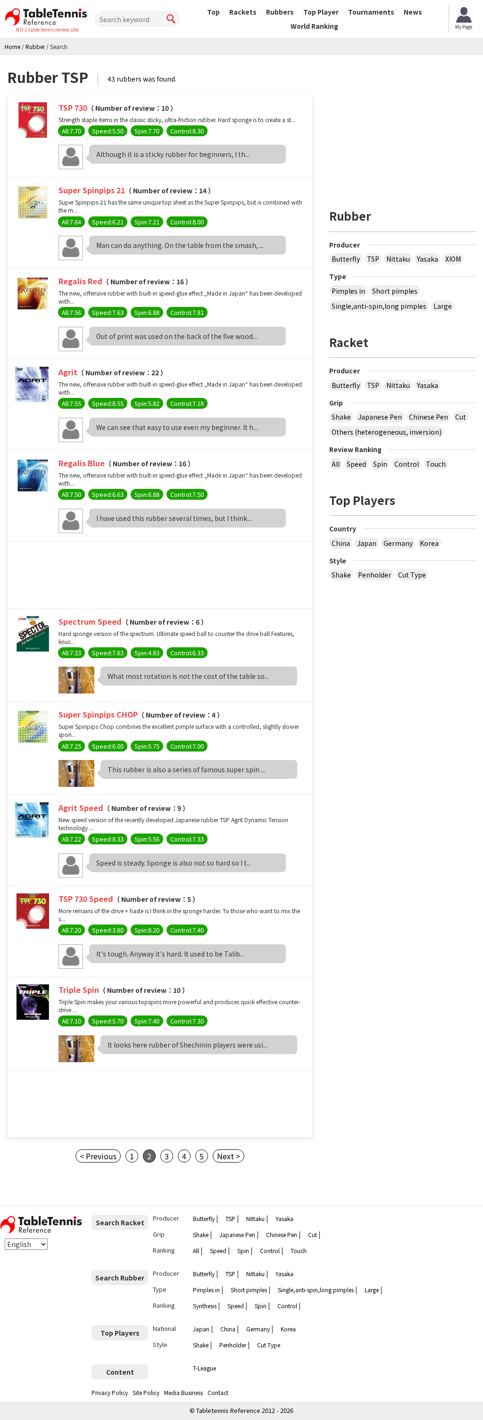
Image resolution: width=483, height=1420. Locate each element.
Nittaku (398, 259)
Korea (429, 543)
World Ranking (314, 26)
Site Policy (146, 1392)
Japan (366, 543)
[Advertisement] (160, 577)
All (336, 464)
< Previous (98, 1156)
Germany (398, 543)
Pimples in (348, 291)
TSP (373, 259)
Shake (341, 416)
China (341, 543)
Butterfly (346, 259)
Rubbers (280, 12)
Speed (356, 464)
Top (213, 12)
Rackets (243, 12)
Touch (436, 464)
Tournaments (371, 12)
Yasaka (427, 259)
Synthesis (205, 1306)
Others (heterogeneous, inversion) (386, 432)
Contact (218, 1392)
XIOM (453, 259)
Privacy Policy (110, 1392)
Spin (380, 464)
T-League (204, 1368)
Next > (228, 1156)
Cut (460, 416)
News (413, 12)
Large (442, 306)
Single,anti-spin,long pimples (379, 306)
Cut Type (412, 574)
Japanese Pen (380, 416)
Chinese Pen (428, 416)
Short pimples (394, 291)
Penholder (374, 574)
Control (406, 464)
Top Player (321, 12)
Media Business (183, 1392)
